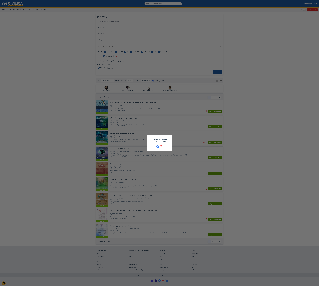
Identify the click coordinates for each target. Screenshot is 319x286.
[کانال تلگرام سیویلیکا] (157, 146)
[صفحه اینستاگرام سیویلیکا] (161, 146)
